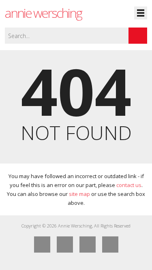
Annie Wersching (43, 12)
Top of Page (110, 244)
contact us (128, 185)
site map (79, 194)
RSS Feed (87, 244)
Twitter (65, 244)
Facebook (42, 244)
